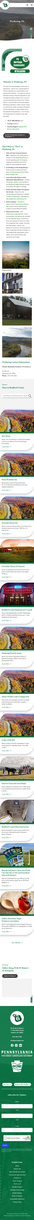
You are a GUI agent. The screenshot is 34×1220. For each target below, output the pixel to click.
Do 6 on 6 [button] (6, 1084)
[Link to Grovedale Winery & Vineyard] (17, 550)
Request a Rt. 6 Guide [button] (21, 1084)
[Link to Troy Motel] (17, 420)
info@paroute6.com (17, 1040)
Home (17, 1166)
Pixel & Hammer (25, 1215)
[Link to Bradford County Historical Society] (17, 811)
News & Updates (17, 1196)
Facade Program (17, 1187)
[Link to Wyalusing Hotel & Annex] (17, 637)
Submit (5, 1145)
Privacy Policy (17, 1202)
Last (17, 1120)
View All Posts (16, 943)
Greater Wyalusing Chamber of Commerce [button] (14, 136)
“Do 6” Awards (17, 1181)
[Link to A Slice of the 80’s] (17, 724)
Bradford (15, 124)
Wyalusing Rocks (21, 158)
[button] (27, 5)
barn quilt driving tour (20, 199)
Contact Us (17, 1178)
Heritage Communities (17, 1190)
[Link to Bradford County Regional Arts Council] (17, 594)
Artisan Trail (17, 1169)
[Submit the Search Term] (29, 396)
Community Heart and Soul (17, 1175)
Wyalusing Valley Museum (17, 184)
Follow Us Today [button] (9, 976)
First (17, 1110)
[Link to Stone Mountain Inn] (17, 463)
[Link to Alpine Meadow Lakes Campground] (17, 680)
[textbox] (17, 396)
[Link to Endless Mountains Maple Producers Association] (17, 902)
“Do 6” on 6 (17, 1184)
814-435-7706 (17, 1037)
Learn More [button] (7, 447)
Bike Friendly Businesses (17, 1172)
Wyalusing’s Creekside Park (14, 214)
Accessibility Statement (17, 1199)
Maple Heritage (17, 1193)
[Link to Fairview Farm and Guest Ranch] (17, 767)
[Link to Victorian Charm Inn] (17, 507)
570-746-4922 (12, 376)
